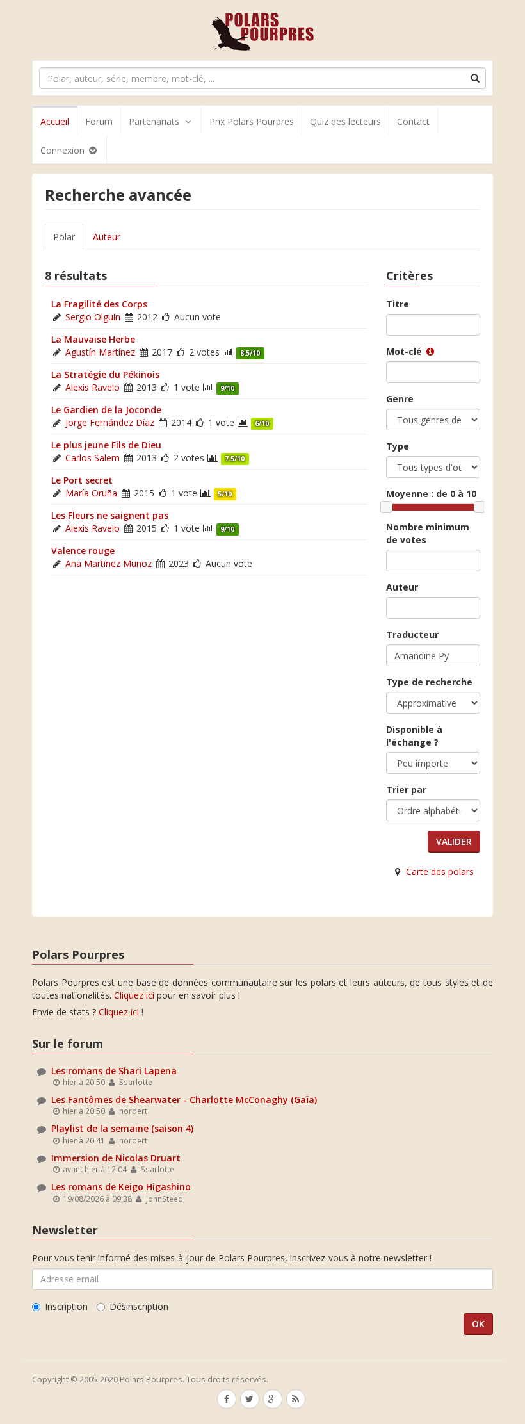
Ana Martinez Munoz (108, 563)
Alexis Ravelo (92, 387)
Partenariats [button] (154, 121)
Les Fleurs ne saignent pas (109, 515)
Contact (413, 121)
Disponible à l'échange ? (414, 735)
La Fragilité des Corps (99, 304)
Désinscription (138, 1306)
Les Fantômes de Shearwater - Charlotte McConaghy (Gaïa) (184, 1099)
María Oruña (91, 493)
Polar (64, 237)
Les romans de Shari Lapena (114, 1071)
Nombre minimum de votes (427, 533)
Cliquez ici (134, 995)
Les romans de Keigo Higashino (121, 1187)
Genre (400, 399)
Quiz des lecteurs (345, 121)
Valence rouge (83, 550)
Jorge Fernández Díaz (109, 422)
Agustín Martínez (100, 352)
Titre (397, 304)
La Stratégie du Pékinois (105, 374)
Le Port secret (82, 480)
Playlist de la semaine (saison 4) (122, 1128)
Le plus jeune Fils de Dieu (106, 445)
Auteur (106, 237)
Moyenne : (431, 493)
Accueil (54, 121)
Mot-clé (405, 351)
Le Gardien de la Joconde (106, 410)
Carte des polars (440, 871)
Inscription (66, 1306)
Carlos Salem (92, 458)
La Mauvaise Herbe (93, 339)
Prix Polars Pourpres (251, 121)
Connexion (63, 150)
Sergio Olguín (92, 317)
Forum (99, 121)
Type (397, 446)
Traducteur (412, 634)
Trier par (406, 789)
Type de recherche (429, 682)
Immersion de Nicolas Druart (116, 1158)
